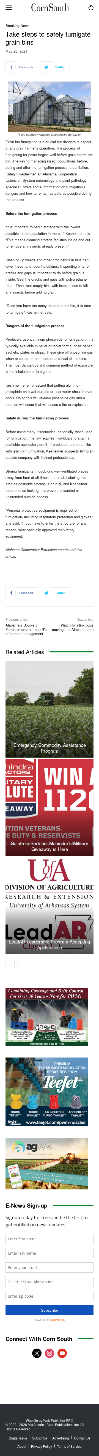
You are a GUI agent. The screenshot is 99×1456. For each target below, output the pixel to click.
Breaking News (17, 25)
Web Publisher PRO (58, 1420)
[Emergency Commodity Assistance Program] (50, 709)
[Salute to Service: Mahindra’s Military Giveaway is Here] (50, 807)
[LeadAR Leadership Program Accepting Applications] (50, 905)
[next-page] (17, 964)
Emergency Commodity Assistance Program (49, 747)
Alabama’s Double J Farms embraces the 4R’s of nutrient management (26, 629)
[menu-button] (8, 7)
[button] (90, 7)
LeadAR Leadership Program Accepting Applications (49, 944)
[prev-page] (9, 964)
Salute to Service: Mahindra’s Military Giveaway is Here (49, 846)
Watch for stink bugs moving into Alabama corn (73, 627)
